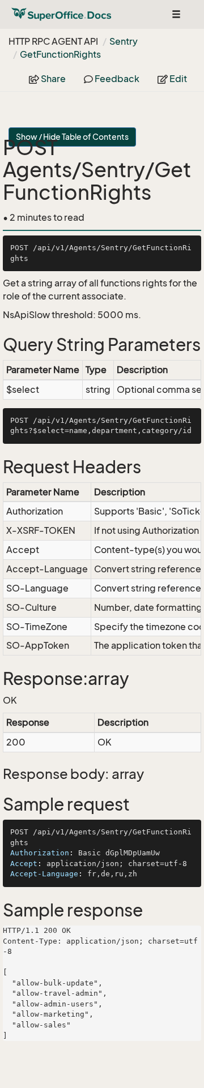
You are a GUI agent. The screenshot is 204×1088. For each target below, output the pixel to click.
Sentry (123, 41)
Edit (177, 78)
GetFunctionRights (60, 54)
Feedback (116, 78)
